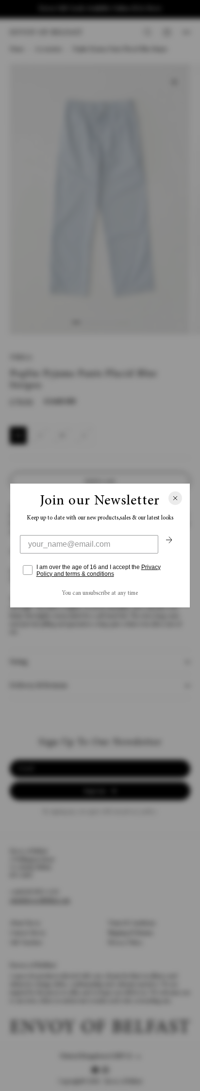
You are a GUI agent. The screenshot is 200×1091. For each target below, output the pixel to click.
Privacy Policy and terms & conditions (98, 570)
